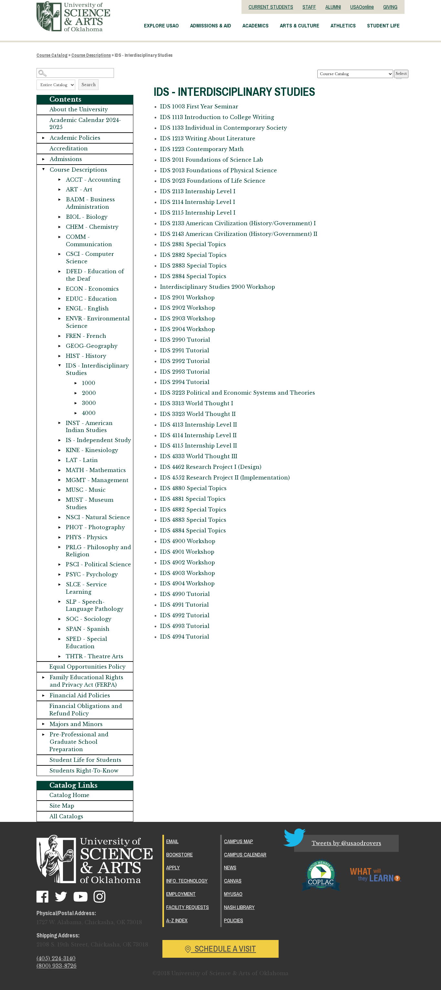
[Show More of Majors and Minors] (43, 724)
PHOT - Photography (95, 527)
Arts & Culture (299, 25)
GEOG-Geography (92, 346)
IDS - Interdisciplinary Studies (97, 369)
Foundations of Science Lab (211, 160)
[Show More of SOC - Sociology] (59, 619)
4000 (89, 413)
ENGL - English (87, 308)
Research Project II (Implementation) (225, 477)
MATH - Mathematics (96, 470)
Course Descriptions (91, 55)
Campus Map (238, 841)
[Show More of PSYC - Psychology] (59, 575)
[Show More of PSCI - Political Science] (59, 565)
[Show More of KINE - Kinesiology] (59, 450)
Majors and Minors (76, 724)
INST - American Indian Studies (89, 427)
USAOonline (362, 6)
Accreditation (68, 148)
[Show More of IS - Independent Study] (59, 440)
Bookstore (179, 854)
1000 (88, 383)
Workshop (217, 287)
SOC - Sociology (88, 619)
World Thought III (198, 456)
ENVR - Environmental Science (98, 322)
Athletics (343, 25)
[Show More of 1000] (75, 383)
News (230, 867)
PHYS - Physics (87, 537)
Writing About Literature (207, 138)
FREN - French (86, 336)
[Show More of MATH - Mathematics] (59, 470)
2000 (89, 393)
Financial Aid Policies (80, 695)
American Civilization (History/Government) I (238, 223)
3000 (89, 403)
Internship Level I (197, 191)
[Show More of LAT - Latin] (59, 460)
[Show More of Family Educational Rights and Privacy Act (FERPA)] (43, 677)
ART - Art (79, 189)
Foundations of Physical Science (218, 170)
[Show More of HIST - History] (59, 356)
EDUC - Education (91, 299)
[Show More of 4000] (75, 413)
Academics (255, 25)
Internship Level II (198, 424)
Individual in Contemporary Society (223, 128)
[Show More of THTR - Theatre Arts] (59, 657)
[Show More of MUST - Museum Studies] (59, 500)
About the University (78, 109)
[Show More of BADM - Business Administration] (59, 200)
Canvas (232, 880)
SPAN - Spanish (87, 629)
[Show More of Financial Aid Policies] (43, 696)
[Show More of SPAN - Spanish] (59, 629)
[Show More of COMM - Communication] (59, 237)
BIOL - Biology (87, 217)
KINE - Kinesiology (92, 450)
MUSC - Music (86, 490)
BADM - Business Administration (90, 203)
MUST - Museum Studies (89, 503)
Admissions (66, 159)
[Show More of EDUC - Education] (59, 299)
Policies (233, 920)
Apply (173, 867)
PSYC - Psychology (92, 574)
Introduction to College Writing (217, 117)
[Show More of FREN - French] (59, 336)
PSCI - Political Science (98, 564)
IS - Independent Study (98, 440)
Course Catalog (51, 55)
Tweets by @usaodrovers (346, 843)
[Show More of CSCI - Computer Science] (59, 254)
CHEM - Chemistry (92, 227)
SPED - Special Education (86, 643)
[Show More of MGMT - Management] (59, 480)
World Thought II (198, 414)
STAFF (309, 6)
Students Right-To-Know (83, 770)
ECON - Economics (92, 289)
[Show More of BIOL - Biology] (59, 217)
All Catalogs (66, 816)
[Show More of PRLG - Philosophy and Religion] (59, 547)
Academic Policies (75, 138)
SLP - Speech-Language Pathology (94, 605)
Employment (181, 893)
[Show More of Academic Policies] (43, 138)
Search (88, 84)
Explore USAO (161, 25)
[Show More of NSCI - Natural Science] (59, 517)
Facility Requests (187, 907)
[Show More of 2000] (75, 393)
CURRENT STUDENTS (271, 6)
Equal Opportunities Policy (87, 666)
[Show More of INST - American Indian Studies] (59, 423)
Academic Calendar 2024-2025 (85, 124)
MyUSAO (233, 893)
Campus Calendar (245, 854)
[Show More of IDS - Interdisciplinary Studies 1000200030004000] (59, 366)
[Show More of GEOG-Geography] (59, 346)
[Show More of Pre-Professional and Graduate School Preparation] (43, 735)
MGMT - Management (97, 480)
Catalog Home (69, 795)
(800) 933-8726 (56, 966)
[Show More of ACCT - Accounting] (59, 180)
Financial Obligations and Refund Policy (85, 710)
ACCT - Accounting (93, 180)
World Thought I (196, 403)
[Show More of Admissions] (43, 159)
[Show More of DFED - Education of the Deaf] (59, 272)
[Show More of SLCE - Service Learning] (59, 585)
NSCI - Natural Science (98, 517)
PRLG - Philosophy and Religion (98, 551)
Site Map (61, 806)
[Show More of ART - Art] (59, 190)
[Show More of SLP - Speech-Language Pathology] (59, 602)
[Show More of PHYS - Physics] (59, 537)
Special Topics (193, 244)
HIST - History (86, 356)
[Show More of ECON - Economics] (59, 289)
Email (172, 841)
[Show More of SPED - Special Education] (59, 639)
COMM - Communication (89, 241)
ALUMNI (333, 6)
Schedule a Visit (223, 948)
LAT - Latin (82, 460)
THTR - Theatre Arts (94, 656)
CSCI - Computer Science (90, 258)
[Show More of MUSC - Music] (59, 490)
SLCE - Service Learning (86, 588)
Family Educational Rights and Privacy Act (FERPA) (86, 681)
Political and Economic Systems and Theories (237, 392)
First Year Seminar (199, 106)
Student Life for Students (85, 760)
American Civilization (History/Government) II (238, 234)
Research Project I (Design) (211, 467)
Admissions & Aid (210, 25)
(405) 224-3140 (56, 958)
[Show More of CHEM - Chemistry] (59, 227)
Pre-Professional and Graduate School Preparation (78, 742)
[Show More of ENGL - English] (59, 309)
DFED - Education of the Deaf (95, 275)
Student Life (383, 25)
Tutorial (185, 340)
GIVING (390, 6)
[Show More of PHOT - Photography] (59, 527)
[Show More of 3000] (75, 403)
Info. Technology (187, 880)
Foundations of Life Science (212, 180)
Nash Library (239, 907)
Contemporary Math (202, 149)
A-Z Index (177, 920)
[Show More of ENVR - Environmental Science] (59, 319)
